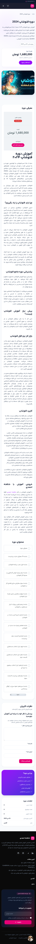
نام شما (29, 744)
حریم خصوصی (13, 938)
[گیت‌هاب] (18, 853)
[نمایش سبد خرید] (8, 6)
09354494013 (31, 1)
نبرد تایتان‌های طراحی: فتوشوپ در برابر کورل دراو (22, 870)
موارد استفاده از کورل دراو (28, 863)
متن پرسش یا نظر (27, 726)
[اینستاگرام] (23, 853)
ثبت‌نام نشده (18, 121)
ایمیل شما (29, 752)
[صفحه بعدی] (10, 694)
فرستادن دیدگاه (25, 761)
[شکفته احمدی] (32, 6)
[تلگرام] (28, 853)
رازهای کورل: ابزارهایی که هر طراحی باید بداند (23, 873)
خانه (33, 14)
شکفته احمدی (12, 492)
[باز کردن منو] (3, 6)
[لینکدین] (33, 853)
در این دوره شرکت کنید (18, 145)
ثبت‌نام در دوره (26, 62)
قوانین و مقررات (22, 938)
